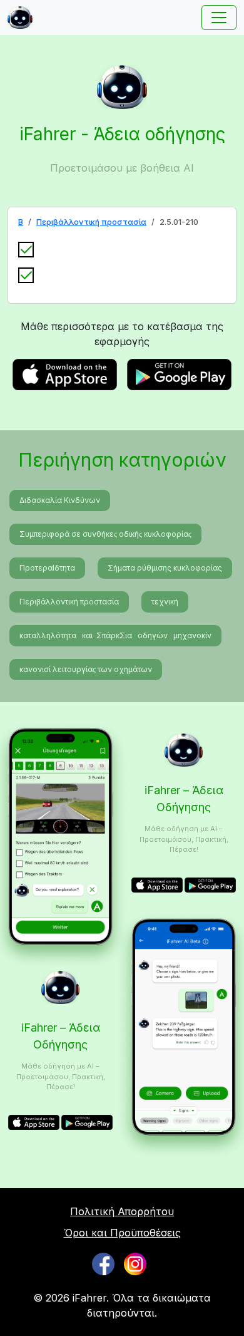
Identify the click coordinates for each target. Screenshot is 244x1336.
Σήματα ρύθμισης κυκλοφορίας (165, 567)
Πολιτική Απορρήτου (122, 1211)
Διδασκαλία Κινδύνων (59, 500)
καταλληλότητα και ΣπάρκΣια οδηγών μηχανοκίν (115, 635)
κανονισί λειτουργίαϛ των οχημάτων (85, 669)
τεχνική (164, 601)
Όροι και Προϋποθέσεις (122, 1232)
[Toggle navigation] (218, 17)
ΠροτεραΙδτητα (47, 567)
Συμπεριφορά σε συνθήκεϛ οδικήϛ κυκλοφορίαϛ (105, 534)
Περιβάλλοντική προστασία (91, 222)
